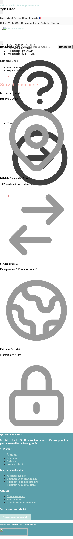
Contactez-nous (16, 496)
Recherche (65, 46)
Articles (11, 461)
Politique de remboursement (23, 481)
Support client (15, 53)
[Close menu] (1, 2)
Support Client (15, 70)
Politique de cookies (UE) (21, 484)
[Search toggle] (1, 43)
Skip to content (30, 5)
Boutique (12, 457)
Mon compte (14, 67)
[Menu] (1, 29)
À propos (12, 454)
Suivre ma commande (15, 517)
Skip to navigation (10, 5)
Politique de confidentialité (22, 478)
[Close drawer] (1, 12)
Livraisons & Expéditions (21, 502)
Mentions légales (16, 475)
